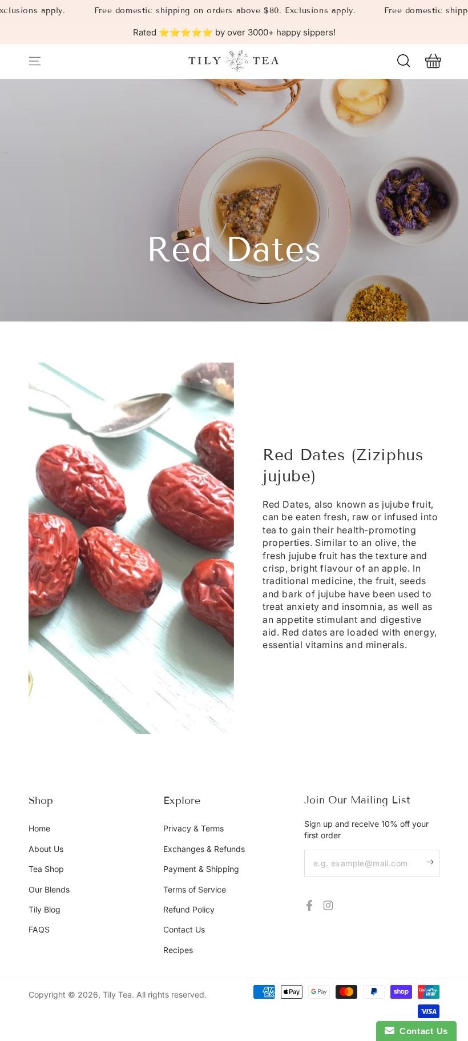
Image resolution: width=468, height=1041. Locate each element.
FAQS (39, 929)
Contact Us (184, 929)
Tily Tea (117, 994)
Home (39, 828)
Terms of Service (194, 889)
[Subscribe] (432, 862)
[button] (403, 61)
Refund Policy (189, 909)
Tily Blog (44, 909)
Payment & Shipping (201, 869)
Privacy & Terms (193, 828)
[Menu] (35, 61)
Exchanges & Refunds (204, 849)
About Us (46, 849)
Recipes (178, 950)
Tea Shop (46, 869)
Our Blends (49, 889)
